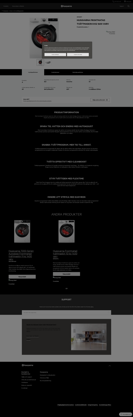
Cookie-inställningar (55, 54)
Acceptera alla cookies (78, 54)
